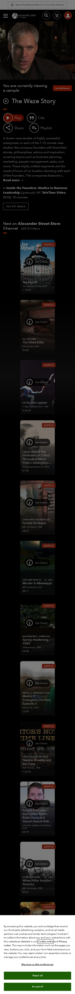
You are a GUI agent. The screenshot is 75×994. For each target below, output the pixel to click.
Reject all (37, 975)
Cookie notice (45, 941)
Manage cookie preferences (37, 964)
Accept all (37, 986)
